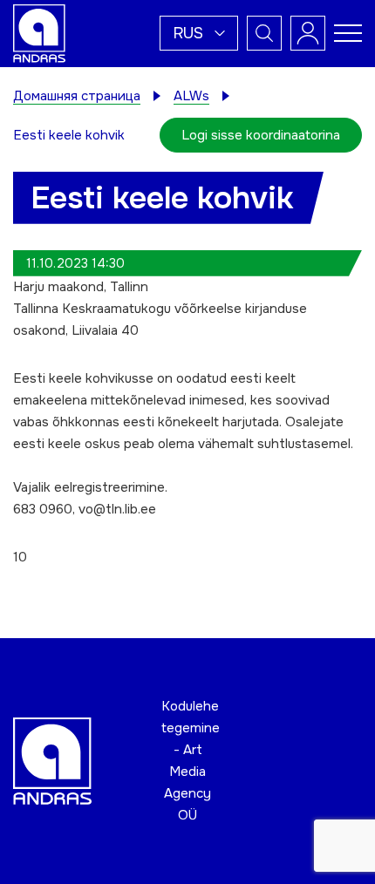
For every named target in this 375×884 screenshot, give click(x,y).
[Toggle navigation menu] (348, 33)
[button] (199, 33)
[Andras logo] (39, 32)
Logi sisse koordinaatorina (260, 135)
